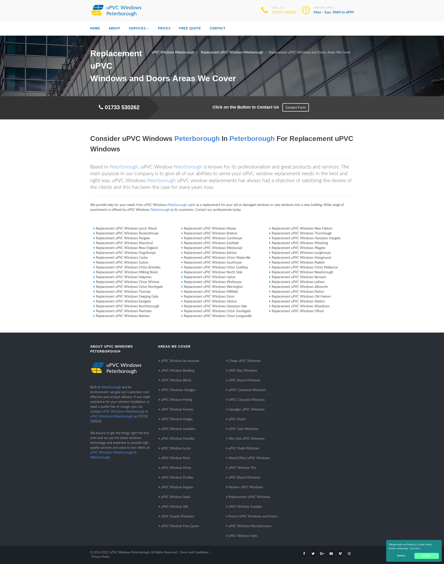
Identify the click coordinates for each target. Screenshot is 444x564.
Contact (217, 28)
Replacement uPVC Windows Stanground (301, 257)
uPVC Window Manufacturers (249, 526)
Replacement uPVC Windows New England (127, 248)
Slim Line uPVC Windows (246, 438)
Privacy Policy (101, 556)
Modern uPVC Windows (245, 487)
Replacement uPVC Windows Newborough (302, 272)
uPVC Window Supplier (245, 506)
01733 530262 (284, 12)
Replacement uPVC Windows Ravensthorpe (127, 233)
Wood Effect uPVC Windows (249, 458)
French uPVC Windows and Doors (253, 516)
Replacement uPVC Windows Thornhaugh (302, 233)
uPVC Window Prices (176, 468)
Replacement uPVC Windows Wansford (124, 243)
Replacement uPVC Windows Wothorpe (212, 282)
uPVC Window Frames (177, 409)
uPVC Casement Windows (247, 390)
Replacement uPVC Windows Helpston (124, 277)
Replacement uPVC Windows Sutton (122, 262)
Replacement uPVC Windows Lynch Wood (126, 228)
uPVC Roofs (237, 419)
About (114, 28)
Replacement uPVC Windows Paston (298, 291)
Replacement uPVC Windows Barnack (299, 277)
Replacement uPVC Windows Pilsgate (298, 248)
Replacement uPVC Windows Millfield (211, 291)
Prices (164, 28)
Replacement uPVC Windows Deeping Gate (127, 296)
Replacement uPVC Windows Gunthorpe (213, 238)
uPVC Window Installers (178, 429)
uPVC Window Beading (177, 370)
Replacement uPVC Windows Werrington (213, 287)
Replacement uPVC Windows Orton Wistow (127, 282)
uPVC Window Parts (175, 458)
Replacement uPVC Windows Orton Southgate (217, 311)
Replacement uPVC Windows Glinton (210, 301)
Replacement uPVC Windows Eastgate (123, 301)
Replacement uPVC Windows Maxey (210, 228)
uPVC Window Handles (177, 438)
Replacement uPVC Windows (249, 497)
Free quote (190, 28)
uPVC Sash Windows (243, 429)
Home (95, 28)
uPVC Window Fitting (176, 400)
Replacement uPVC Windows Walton (298, 301)
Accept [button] (426, 556)
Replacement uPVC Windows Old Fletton (301, 296)
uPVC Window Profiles (177, 477)
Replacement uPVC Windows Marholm (124, 311)
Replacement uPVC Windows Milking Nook (127, 272)
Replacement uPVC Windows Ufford (298, 311)
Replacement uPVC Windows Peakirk (298, 262)
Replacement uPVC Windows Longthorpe (301, 253)
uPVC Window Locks (176, 448)
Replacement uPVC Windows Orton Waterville (217, 257)
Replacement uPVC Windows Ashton (210, 253)
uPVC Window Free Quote (180, 526)
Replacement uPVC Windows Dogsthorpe (126, 253)
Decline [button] (401, 556)
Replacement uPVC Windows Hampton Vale (215, 306)
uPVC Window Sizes (242, 536)
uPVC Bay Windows (242, 370)
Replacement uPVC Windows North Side (213, 272)
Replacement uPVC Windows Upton (210, 277)
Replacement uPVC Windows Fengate (123, 238)
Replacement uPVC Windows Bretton (210, 233)
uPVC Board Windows (244, 380)
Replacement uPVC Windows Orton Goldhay (216, 267)
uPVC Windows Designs (178, 390)
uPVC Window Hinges (177, 419)
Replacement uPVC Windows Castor (122, 257)
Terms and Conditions (194, 552)
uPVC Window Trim (242, 468)
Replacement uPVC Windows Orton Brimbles (128, 267)
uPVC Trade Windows (243, 448)
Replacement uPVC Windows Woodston (301, 306)
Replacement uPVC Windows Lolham (298, 282)
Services (137, 28)
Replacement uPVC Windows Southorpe (213, 262)
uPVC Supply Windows (177, 516)
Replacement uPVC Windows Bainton (123, 316)
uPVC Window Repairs (177, 487)
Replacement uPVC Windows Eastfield (211, 243)
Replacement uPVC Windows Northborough (127, 306)
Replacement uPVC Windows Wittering (300, 243)
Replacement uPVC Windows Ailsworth (300, 287)
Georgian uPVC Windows (246, 409)
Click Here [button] (415, 548)
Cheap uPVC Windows (244, 361)
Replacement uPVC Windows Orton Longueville (218, 316)
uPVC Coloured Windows (246, 400)
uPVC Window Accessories (180, 361)
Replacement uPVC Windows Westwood (213, 248)
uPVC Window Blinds (176, 380)
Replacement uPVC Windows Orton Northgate (129, 287)
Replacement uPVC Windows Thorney (123, 291)
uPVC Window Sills (174, 506)
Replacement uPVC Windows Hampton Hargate (306, 238)
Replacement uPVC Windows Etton (209, 296)
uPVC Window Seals (175, 497)
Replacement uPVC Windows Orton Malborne (305, 267)
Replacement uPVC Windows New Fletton (302, 228)
